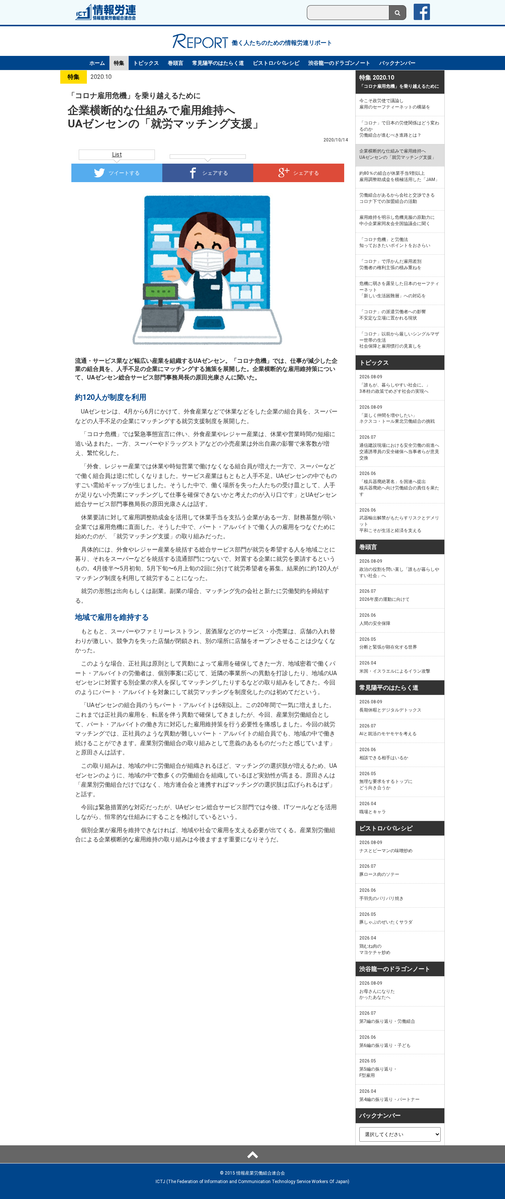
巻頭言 (175, 63)
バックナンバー (397, 63)
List (117, 154)
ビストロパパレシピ (276, 63)
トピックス (146, 63)
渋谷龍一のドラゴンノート (339, 63)
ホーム (97, 63)
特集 (119, 63)
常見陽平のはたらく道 (218, 63)
